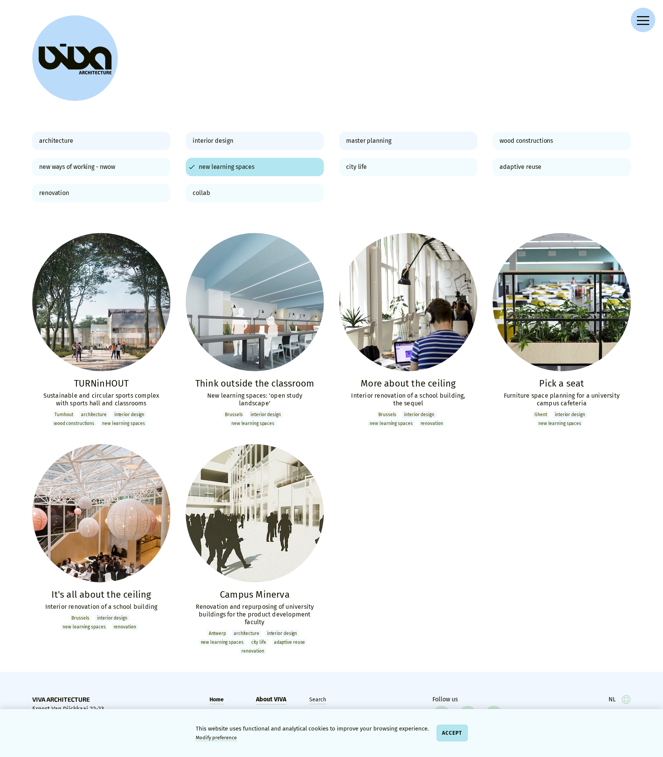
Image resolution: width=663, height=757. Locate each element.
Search (317, 699)
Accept (452, 733)
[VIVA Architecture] (75, 58)
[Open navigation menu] (643, 20)
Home (216, 699)
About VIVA (271, 699)
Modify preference (216, 737)
